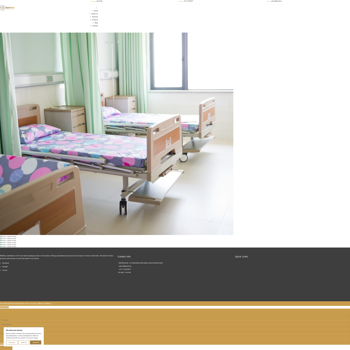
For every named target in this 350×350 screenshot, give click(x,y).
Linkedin (5, 267)
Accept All (36, 342)
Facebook (5, 263)
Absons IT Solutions (44, 303)
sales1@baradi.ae (276, 1)
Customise (12, 342)
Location (93, 1)
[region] (24, 336)
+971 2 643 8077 (188, 1)
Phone (181, 1)
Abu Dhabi (99, 1)
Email (269, 1)
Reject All (24, 342)
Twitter (4, 270)
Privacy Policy (19, 303)
